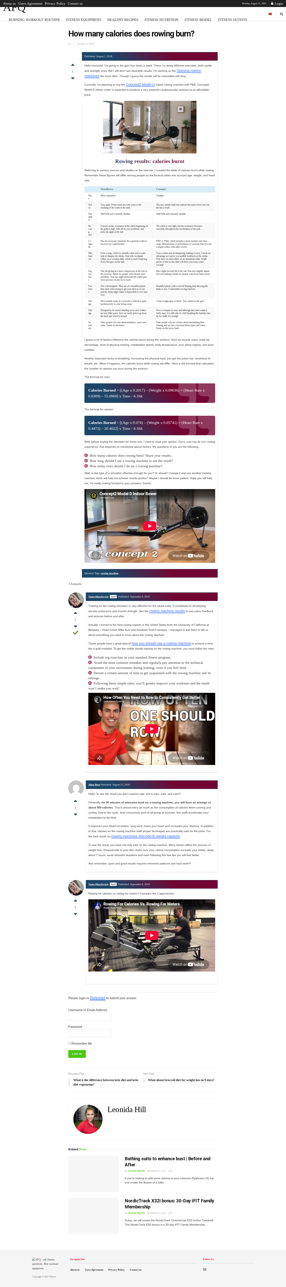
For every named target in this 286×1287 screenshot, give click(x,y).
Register (97, 997)
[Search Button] (281, 14)
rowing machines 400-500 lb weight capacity (145, 836)
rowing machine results (167, 611)
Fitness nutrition (161, 20)
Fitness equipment (83, 20)
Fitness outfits (232, 20)
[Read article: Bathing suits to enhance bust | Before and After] (93, 1174)
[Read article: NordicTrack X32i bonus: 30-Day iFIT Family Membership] (93, 1216)
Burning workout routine (34, 20)
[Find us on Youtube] (270, 14)
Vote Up (73, 64)
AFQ (14, 7)
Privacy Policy (55, 3)
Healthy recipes (122, 20)
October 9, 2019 (85, 43)
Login (278, 3)
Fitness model (198, 20)
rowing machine (109, 573)
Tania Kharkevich (98, 596)
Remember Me (81, 1043)
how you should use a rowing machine (161, 643)
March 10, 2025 (157, 1171)
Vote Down (73, 79)
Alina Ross (94, 784)
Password (75, 1026)
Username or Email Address (87, 1010)
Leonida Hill (126, 1109)
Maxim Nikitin (136, 1171)
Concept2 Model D (140, 84)
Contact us (75, 3)
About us (9, 3)
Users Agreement (30, 3)
